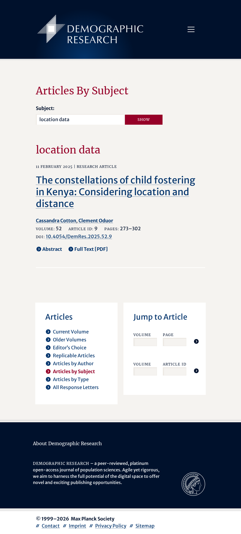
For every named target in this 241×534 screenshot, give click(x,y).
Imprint (77, 526)
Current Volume (71, 332)
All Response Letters (76, 387)
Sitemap (145, 526)
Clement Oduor (95, 220)
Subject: (45, 108)
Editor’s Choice (69, 348)
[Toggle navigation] (191, 29)
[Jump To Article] (196, 341)
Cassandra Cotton (56, 220)
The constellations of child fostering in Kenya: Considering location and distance (115, 192)
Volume (142, 335)
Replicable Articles (74, 355)
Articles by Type (71, 379)
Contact (51, 526)
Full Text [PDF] (91, 249)
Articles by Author (73, 363)
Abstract (52, 249)
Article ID (174, 364)
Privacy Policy (110, 526)
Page (168, 335)
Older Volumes (69, 340)
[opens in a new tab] (193, 484)
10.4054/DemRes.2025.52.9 (79, 236)
